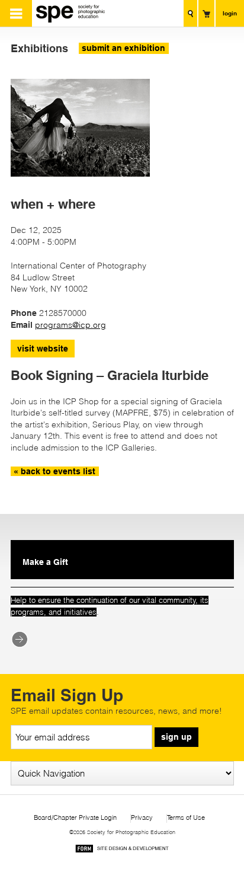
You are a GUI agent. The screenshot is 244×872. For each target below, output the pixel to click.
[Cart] (206, 13)
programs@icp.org (70, 325)
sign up (176, 737)
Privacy (142, 818)
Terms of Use (186, 818)
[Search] (190, 13)
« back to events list (54, 471)
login (230, 13)
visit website (42, 348)
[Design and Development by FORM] (122, 850)
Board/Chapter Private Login (75, 818)
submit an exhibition (123, 48)
